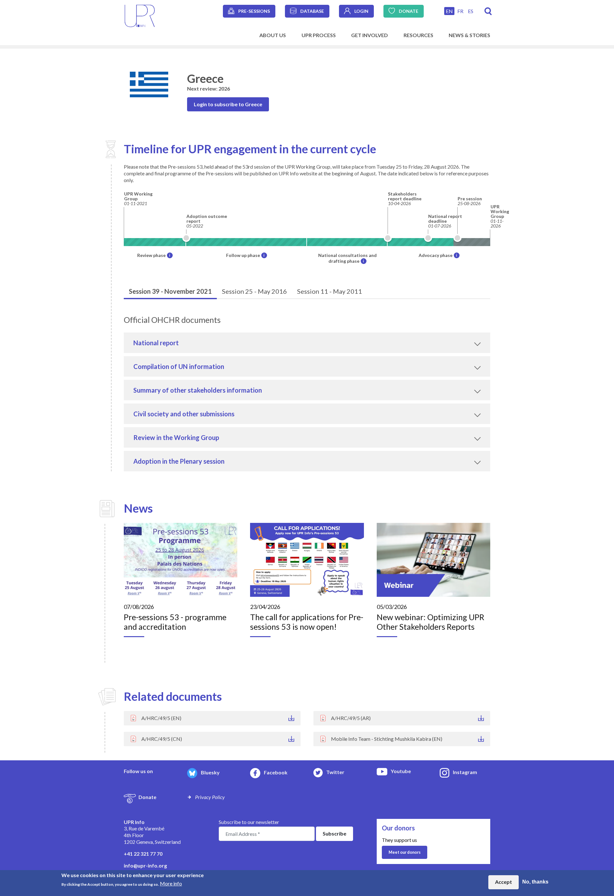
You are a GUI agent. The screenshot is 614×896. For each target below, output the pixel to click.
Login (361, 11)
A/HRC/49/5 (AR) (351, 718)
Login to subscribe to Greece (228, 104)
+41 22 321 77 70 (143, 854)
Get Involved (369, 35)
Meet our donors (405, 852)
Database (312, 11)
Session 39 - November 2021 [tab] (170, 291)
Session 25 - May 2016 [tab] (254, 291)
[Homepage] (140, 15)
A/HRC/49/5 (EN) (161, 718)
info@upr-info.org (145, 865)
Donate (408, 11)
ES (470, 11)
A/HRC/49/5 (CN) (161, 739)
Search (488, 11)
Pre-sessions (254, 11)
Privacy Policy (210, 797)
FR (460, 11)
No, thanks (535, 882)
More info (171, 883)
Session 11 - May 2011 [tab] (329, 291)
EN (449, 11)
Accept (503, 882)
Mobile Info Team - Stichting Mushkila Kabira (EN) (386, 739)
